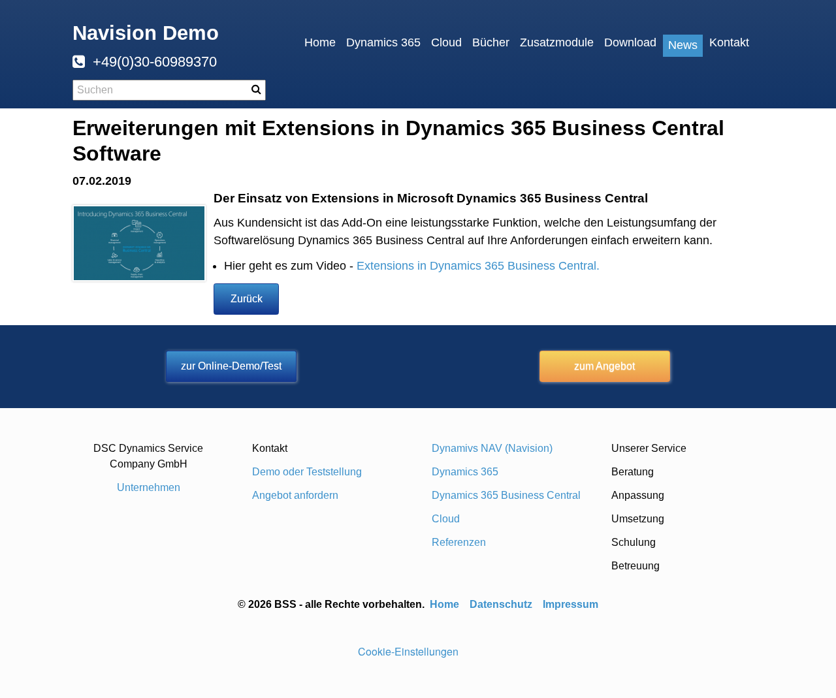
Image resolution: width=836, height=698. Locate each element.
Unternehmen (148, 487)
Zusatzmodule (557, 42)
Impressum (570, 604)
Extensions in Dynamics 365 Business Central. (478, 265)
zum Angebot (604, 366)
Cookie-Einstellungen (408, 651)
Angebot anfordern (295, 495)
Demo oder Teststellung (307, 471)
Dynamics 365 (383, 42)
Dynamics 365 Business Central (506, 495)
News (683, 45)
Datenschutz (501, 604)
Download (630, 42)
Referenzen (459, 542)
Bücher (490, 42)
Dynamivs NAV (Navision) (492, 448)
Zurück (247, 298)
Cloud (446, 42)
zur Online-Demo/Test (231, 366)
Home (320, 42)
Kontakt (729, 42)
